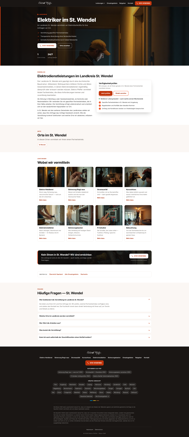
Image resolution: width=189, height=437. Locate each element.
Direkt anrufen (121, 93)
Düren (101, 392)
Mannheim (72, 384)
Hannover (98, 384)
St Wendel (42, 145)
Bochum (127, 388)
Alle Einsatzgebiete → (102, 396)
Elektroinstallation (99, 358)
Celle (124, 384)
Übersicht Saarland (56, 274)
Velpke (109, 392)
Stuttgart (119, 388)
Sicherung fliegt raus (62, 358)
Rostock (125, 392)
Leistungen (100, 3)
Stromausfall (75, 358)
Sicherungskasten (114, 358)
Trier (55, 384)
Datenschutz (99, 429)
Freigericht (67, 392)
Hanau (85, 392)
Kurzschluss (86, 358)
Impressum (89, 429)
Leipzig (90, 384)
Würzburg (117, 392)
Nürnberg (107, 384)
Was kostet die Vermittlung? (50, 330)
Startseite (84, 274)
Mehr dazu (42, 200)
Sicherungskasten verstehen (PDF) (120, 372)
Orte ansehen (65, 46)
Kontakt (130, 3)
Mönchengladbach (99, 388)
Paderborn (78, 388)
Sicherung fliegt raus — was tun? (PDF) (70, 372)
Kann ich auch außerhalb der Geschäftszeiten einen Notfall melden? (65, 337)
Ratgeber (122, 3)
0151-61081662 (48, 46)
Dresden (81, 384)
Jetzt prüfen (105, 93)
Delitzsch (134, 392)
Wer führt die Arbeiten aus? (50, 323)
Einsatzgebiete (112, 3)
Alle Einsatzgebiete (71, 274)
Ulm (134, 388)
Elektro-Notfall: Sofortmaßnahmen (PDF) (105, 376)
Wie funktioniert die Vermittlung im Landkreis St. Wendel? (61, 300)
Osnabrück (116, 384)
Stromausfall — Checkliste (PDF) (96, 372)
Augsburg (63, 384)
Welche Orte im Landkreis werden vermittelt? (57, 316)
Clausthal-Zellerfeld (86, 396)
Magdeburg (57, 388)
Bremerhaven (68, 388)
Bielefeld (77, 392)
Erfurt (59, 392)
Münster (132, 384)
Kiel (53, 392)
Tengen (110, 388)
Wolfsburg (93, 392)
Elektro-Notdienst (46, 358)
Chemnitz (88, 388)
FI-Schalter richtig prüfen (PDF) (80, 376)
